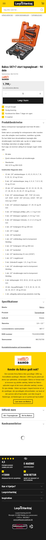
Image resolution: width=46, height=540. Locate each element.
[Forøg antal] (40, 94)
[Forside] (24, 3)
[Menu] (4, 3)
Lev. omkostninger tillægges (11, 88)
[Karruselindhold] (23, 40)
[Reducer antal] (6, 94)
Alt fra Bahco (27, 415)
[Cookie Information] (31, 527)
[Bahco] (5, 78)
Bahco (42, 307)
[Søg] (42, 10)
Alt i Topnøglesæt (10, 415)
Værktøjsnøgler (22, 15)
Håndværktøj (7, 15)
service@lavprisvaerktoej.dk (23, 520)
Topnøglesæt (36, 15)
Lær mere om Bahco (23, 402)
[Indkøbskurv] (42, 3)
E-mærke (29, 465)
